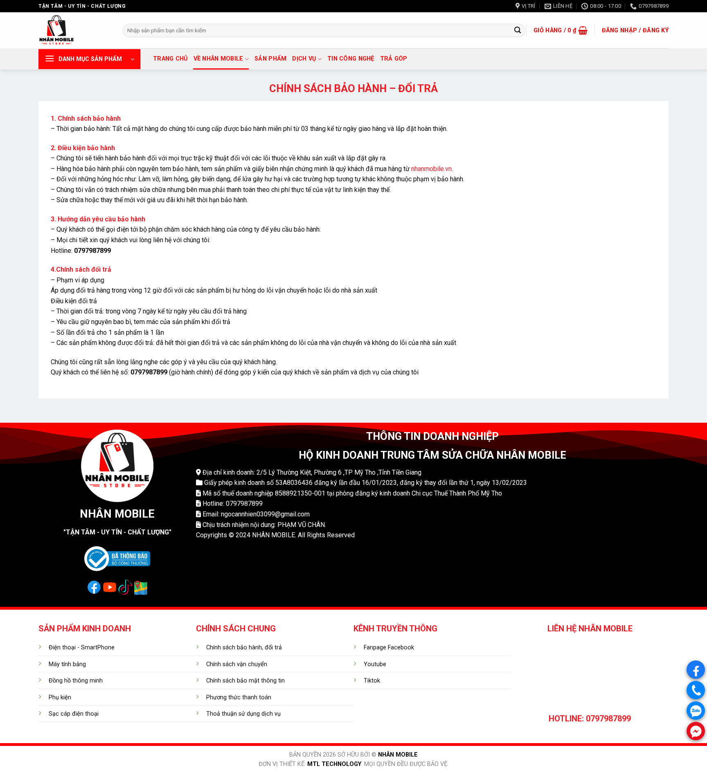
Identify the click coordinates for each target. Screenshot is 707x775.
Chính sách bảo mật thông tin (245, 680)
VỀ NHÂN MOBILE (218, 58)
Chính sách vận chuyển (236, 664)
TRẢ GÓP (394, 58)
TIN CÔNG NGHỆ (350, 58)
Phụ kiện (60, 697)
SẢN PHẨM (270, 58)
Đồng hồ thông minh (76, 680)
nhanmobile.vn (431, 169)
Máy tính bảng (67, 664)
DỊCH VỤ (304, 58)
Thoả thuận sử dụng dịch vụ (243, 713)
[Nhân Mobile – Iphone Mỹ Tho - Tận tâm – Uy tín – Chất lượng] (74, 30)
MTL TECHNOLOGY (334, 764)
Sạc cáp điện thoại (74, 713)
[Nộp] (518, 31)
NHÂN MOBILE (398, 754)
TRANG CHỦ (170, 58)
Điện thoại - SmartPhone (82, 647)
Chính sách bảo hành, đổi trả (244, 647)
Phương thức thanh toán (238, 697)
